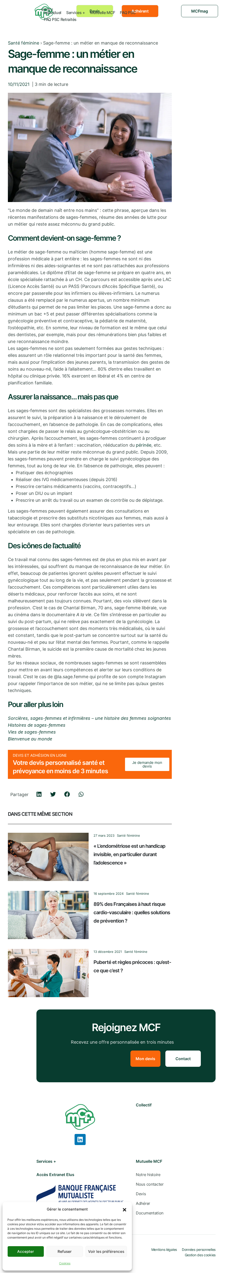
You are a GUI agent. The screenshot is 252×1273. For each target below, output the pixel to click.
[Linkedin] (80, 1139)
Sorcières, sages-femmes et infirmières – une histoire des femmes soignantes (89, 718)
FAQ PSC (128, 12)
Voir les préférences (106, 1251)
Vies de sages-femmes (32, 732)
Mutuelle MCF (102, 12)
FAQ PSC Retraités (60, 19)
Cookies (64, 1263)
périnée (143, 445)
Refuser (65, 1251)
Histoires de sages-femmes (36, 725)
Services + (75, 12)
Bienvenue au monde (30, 738)
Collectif (144, 1104)
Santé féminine (23, 43)
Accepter (25, 1251)
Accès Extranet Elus (55, 1174)
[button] (124, 1209)
